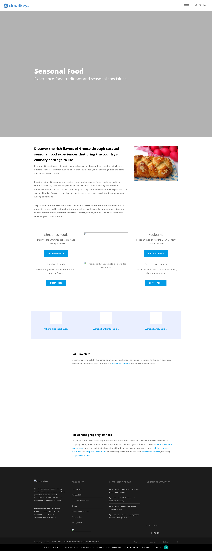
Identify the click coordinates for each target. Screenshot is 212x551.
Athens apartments (121, 363)
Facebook (137, 542)
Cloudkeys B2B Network (80, 500)
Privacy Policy (77, 522)
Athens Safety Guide (156, 329)
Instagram (152, 542)
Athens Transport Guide (56, 329)
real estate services (151, 451)
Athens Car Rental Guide (106, 329)
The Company (77, 489)
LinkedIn (166, 542)
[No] (209, 547)
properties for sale (81, 455)
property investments (96, 451)
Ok (166, 547)
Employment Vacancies (80, 511)
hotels (156, 447)
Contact (74, 506)
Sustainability (77, 495)
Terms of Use (77, 517)
